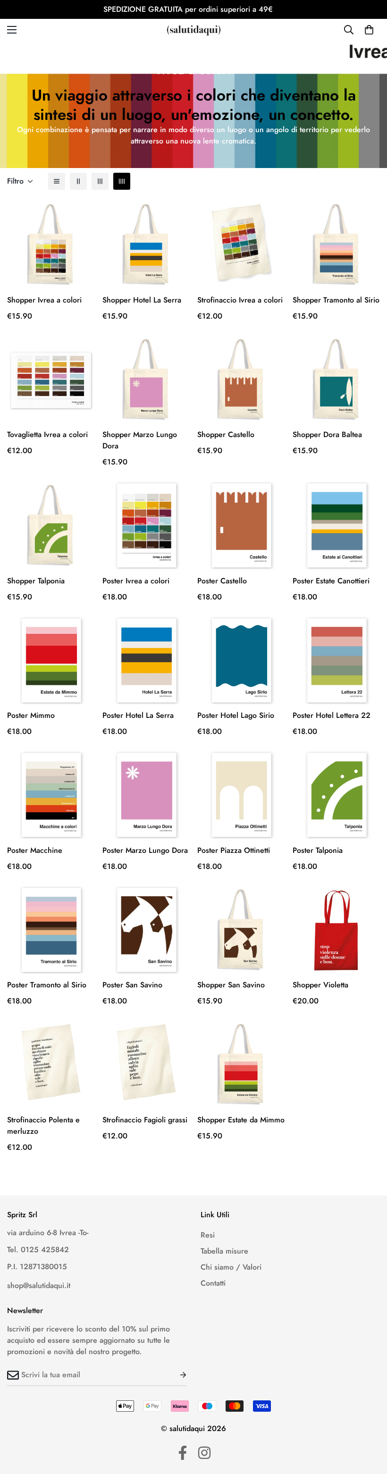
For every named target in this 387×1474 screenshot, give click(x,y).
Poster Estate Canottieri (331, 580)
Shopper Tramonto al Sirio (336, 300)
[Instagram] (204, 1453)
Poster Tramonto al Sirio (46, 984)
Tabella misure (224, 1251)
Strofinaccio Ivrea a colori (240, 300)
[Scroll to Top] (368, 1422)
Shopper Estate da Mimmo (241, 1119)
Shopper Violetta (320, 984)
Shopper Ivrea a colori (44, 300)
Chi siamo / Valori (231, 1267)
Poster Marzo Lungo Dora (145, 850)
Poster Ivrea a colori (135, 580)
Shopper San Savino (231, 984)
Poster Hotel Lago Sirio (235, 715)
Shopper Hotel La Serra (141, 300)
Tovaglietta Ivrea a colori (47, 434)
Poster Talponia (318, 850)
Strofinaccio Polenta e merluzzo (43, 1125)
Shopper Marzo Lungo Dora (139, 440)
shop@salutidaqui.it (38, 1285)
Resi (208, 1235)
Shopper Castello (225, 434)
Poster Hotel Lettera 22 (331, 715)
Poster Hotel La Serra (138, 715)
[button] (369, 30)
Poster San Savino (132, 984)
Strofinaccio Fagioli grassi (144, 1119)
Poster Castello (222, 580)
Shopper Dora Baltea (327, 434)
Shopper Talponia (36, 580)
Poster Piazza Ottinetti (233, 850)
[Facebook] (183, 1453)
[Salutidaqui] (194, 30)
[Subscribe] (175, 1375)
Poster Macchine (34, 850)
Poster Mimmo (31, 715)
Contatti (213, 1283)
